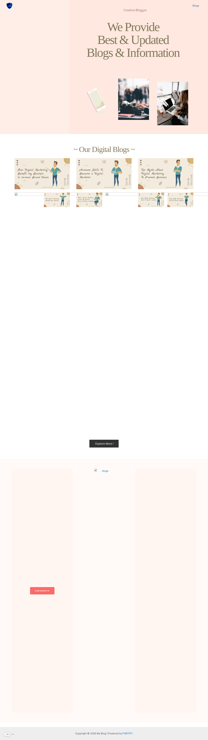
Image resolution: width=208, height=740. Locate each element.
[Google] (165, 590)
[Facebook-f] (149, 590)
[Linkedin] (174, 590)
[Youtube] (182, 590)
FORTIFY (128, 733)
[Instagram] (157, 590)
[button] (42, 590)
